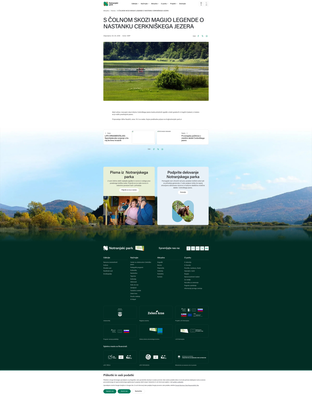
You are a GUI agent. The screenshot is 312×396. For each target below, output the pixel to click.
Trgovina (133, 276)
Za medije (187, 280)
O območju (187, 262)
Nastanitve (133, 273)
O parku (187, 258)
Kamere (159, 277)
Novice (113, 11)
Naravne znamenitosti (110, 262)
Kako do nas (134, 285)
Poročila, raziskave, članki (192, 268)
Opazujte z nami (189, 271)
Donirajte (182, 4)
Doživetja (133, 279)
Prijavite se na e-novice (129, 190)
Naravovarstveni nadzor (192, 277)
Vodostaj (160, 271)
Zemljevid (133, 288)
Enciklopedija (107, 274)
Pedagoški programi (136, 267)
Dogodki (160, 262)
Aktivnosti (133, 282)
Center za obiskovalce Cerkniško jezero (140, 263)
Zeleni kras (133, 293)
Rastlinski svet (108, 271)
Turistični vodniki (135, 290)
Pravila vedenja (135, 296)
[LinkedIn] (207, 36)
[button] (135, 3)
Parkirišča (160, 274)
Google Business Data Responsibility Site (187, 385)
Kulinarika (133, 270)
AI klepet (133, 299)
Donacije (183, 192)
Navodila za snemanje (191, 282)
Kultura (105, 265)
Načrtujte (134, 258)
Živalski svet (107, 268)
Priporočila (160, 268)
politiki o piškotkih (178, 382)
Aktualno (106, 11)
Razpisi (186, 274)
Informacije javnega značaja (193, 288)
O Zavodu (187, 265)
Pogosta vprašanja (190, 285)
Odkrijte (106, 258)
